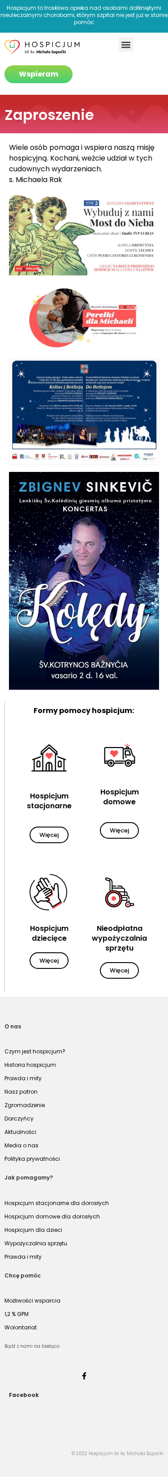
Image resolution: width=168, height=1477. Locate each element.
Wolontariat (20, 1327)
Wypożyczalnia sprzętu (35, 1243)
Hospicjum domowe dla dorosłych (52, 1216)
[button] (126, 44)
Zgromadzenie (24, 1105)
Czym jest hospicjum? (34, 1051)
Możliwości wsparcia (32, 1300)
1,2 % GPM (16, 1314)
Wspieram (38, 74)
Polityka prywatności (32, 1159)
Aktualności (20, 1132)
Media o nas (21, 1145)
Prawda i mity (23, 1078)
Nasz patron (21, 1091)
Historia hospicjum (30, 1065)
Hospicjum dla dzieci (33, 1230)
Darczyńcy (19, 1118)
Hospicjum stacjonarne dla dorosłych (56, 1203)
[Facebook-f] (84, 1376)
